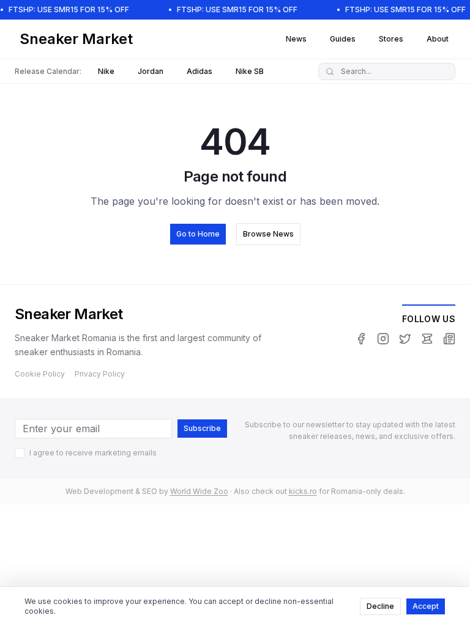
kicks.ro (303, 491)
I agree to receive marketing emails (93, 452)
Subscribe (202, 428)
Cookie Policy (40, 373)
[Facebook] (361, 339)
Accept (425, 606)
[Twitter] (405, 339)
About (438, 38)
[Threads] (427, 339)
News (296, 38)
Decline (380, 606)
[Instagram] (383, 339)
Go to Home (198, 233)
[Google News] (449, 339)
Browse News (268, 233)
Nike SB (250, 71)
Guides (343, 38)
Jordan (150, 71)
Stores (391, 38)
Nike (106, 71)
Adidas (199, 71)
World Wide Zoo (199, 491)
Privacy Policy (100, 373)
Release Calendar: (48, 71)
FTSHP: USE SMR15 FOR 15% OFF (69, 9)
